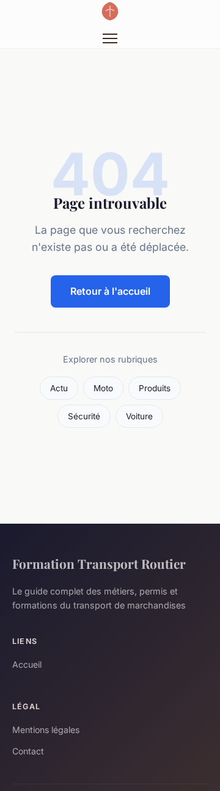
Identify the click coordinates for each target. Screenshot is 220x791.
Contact (28, 751)
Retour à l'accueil (110, 291)
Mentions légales (45, 729)
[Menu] (110, 38)
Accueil (27, 664)
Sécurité (84, 416)
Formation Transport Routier (99, 563)
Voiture (139, 416)
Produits (154, 388)
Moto (103, 388)
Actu (59, 388)
